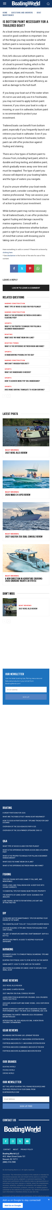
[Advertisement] (26, 646)
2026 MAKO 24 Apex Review (17, 494)
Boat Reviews (12, 450)
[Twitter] (22, 269)
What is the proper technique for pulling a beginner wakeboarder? (23, 327)
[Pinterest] (30, 269)
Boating (8, 334)
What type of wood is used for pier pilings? (23, 306)
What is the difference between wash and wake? (24, 346)
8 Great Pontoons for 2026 (14, 813)
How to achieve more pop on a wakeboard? (22, 380)
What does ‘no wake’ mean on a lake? (19, 337)
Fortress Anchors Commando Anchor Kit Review (23, 1047)
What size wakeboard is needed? (18, 372)
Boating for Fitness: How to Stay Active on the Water (25, 960)
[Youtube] (27, 1141)
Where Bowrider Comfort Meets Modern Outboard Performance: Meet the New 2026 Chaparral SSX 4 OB (25, 1010)
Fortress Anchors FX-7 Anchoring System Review (23, 1039)
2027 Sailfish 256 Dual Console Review (23, 536)
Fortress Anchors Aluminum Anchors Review (22, 1051)
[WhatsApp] (38, 269)
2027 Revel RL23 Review (16, 452)
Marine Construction (15, 303)
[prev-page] (4, 396)
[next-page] (8, 396)
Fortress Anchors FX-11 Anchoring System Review (24, 1043)
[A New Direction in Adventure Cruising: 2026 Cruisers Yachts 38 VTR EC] (26, 558)
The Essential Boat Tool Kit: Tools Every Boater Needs (26, 924)
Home (5, 12)
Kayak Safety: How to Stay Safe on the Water (21, 964)
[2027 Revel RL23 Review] (26, 432)
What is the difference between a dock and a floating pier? (23, 316)
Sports (8, 323)
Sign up (26, 697)
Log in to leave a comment (26, 288)
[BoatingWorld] (26, 3)
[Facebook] (14, 269)
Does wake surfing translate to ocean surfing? (25, 389)
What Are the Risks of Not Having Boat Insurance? (24, 817)
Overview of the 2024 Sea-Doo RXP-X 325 (19, 827)
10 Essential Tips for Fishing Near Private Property (24, 891)
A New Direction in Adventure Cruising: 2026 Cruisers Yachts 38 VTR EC (24, 580)
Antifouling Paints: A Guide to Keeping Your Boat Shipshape (23, 941)
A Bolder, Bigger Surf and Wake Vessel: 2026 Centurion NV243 (26, 1004)
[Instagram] (13, 1141)
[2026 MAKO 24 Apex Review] (26, 474)
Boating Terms (12, 343)
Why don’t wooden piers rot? (17, 363)
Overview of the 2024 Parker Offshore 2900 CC (22, 830)
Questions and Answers (22, 12)
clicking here (7, 252)
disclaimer (11, 256)
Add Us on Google (13, 1205)
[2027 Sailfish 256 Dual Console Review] (26, 516)
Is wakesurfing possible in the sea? (19, 354)
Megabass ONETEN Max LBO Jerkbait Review (21, 1035)
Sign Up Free (26, 1106)
